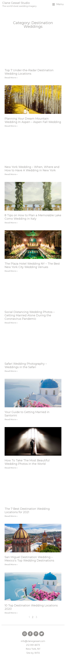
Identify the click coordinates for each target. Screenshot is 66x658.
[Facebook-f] (30, 633)
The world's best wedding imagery (19, 6)
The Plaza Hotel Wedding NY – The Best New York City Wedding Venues (32, 265)
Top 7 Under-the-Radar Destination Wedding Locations (29, 72)
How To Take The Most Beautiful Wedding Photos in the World (27, 462)
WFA (37, 653)
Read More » (11, 77)
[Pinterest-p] (35, 633)
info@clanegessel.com (33, 641)
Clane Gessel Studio (16, 3)
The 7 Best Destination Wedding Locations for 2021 (27, 510)
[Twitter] (41, 633)
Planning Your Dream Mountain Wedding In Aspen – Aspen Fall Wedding (33, 120)
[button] (58, 4)
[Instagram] (24, 633)
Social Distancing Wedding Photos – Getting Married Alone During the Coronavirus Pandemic (30, 315)
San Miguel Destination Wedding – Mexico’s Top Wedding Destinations (29, 558)
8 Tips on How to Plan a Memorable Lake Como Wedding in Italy (33, 217)
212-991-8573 (33, 645)
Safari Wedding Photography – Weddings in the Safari (26, 365)
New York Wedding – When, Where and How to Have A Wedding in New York (32, 168)
